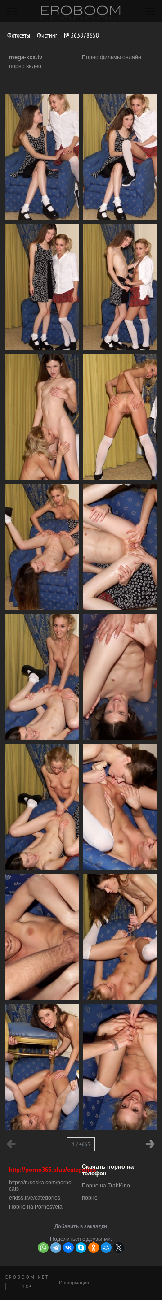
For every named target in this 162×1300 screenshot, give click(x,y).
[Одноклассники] (93, 1247)
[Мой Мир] (106, 1247)
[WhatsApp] (43, 1247)
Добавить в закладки (80, 1226)
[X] (118, 1247)
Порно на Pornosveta (36, 1207)
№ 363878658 (81, 35)
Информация (74, 1282)
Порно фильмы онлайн (111, 57)
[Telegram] (55, 1247)
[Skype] (81, 1247)
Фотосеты (18, 35)
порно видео (25, 66)
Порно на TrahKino (106, 1186)
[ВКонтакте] (68, 1247)
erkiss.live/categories (34, 1198)
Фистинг (46, 35)
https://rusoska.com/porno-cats (41, 1185)
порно (90, 1198)
